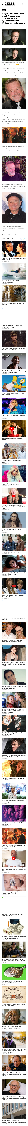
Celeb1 (3, 10)
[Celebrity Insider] (10, 4)
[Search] (23, 4)
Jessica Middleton (6, 25)
